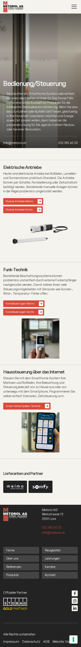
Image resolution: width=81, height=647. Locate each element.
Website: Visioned (64, 641)
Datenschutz (31, 641)
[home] (13, 7)
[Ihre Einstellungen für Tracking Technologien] (73, 639)
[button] (73, 7)
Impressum (11, 641)
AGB (46, 641)
